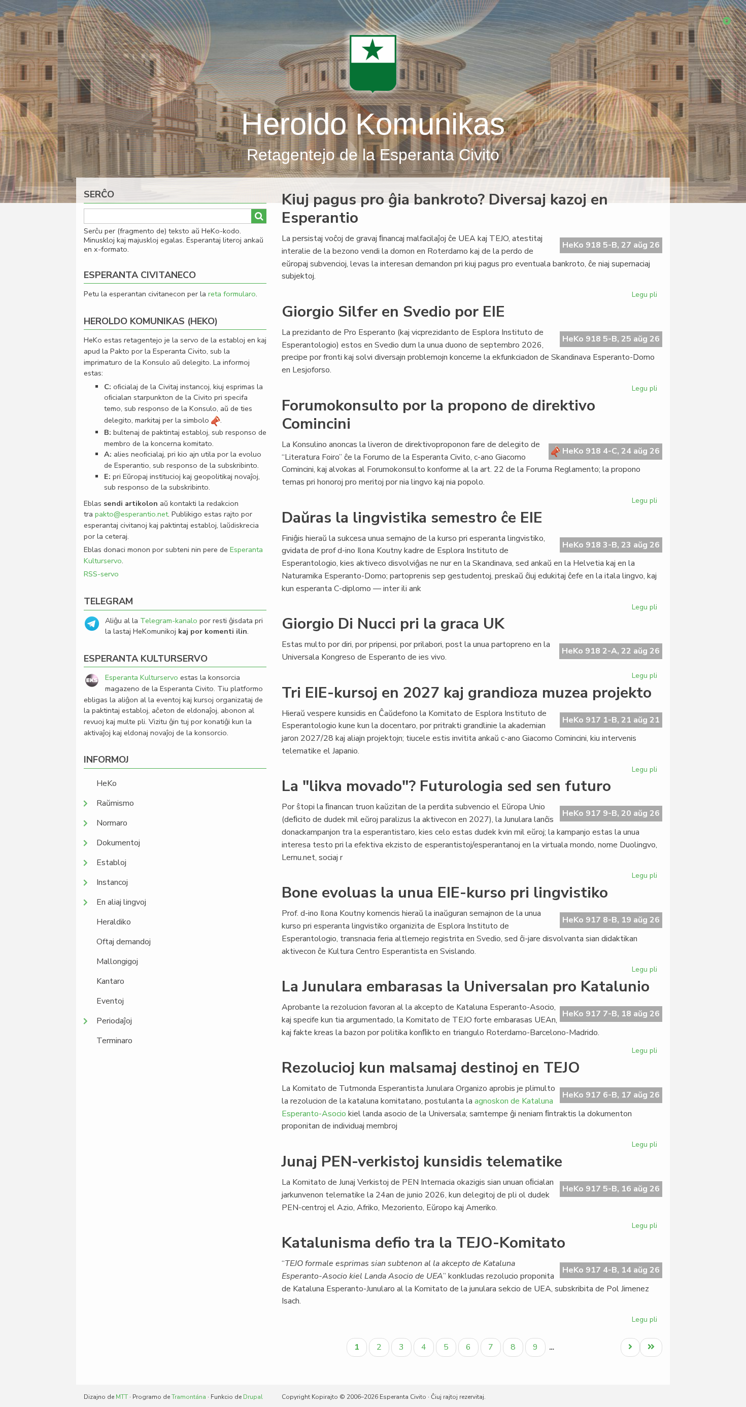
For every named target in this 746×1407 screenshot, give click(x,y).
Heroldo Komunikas (373, 124)
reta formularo (232, 294)
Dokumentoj (118, 842)
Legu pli (646, 296)
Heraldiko (113, 922)
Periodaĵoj (114, 1020)
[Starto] (373, 63)
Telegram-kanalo (168, 620)
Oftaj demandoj (123, 941)
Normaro (111, 823)
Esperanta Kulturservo (141, 677)
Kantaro (110, 981)
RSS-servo (101, 574)
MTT (122, 1397)
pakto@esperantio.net (131, 514)
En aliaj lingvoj (121, 902)
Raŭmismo (115, 803)
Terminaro (114, 1040)
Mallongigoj (117, 961)
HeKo (106, 783)
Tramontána (189, 1397)
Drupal (253, 1397)
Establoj (111, 862)
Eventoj (110, 1001)
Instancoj (112, 882)
